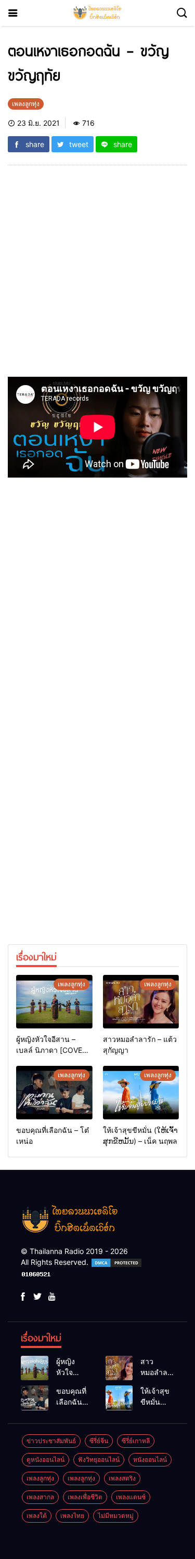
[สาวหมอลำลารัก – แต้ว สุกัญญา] (141, 1001)
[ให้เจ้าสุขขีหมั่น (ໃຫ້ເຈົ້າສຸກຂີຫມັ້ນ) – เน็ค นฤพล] (141, 1092)
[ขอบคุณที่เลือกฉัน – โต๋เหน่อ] (54, 1092)
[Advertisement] (97, 275)
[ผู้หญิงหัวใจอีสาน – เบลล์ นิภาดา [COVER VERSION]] (54, 1001)
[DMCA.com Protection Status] (116, 1262)
